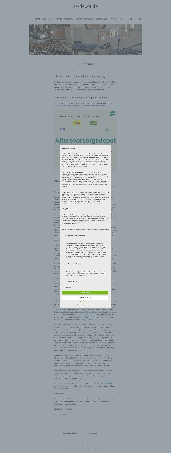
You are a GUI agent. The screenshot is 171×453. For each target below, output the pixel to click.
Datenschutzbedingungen (85, 305)
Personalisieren (85, 302)
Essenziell (68, 287)
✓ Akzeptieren (85, 292)
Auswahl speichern (85, 298)
